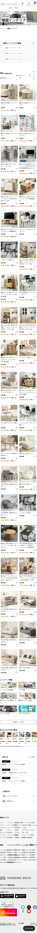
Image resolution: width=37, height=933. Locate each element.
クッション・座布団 (11, 822)
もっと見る (31, 757)
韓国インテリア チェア (13, 59)
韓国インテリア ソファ (13, 48)
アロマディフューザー (18, 825)
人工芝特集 (0, 859)
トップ (2, 28)
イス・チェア (3, 837)
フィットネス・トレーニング (33, 825)
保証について (16, 854)
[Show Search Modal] (3, 4)
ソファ (2, 822)
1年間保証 (30, 852)
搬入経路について (16, 849)
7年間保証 (30, 857)
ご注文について (22, 852)
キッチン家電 (18, 822)
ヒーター (17, 832)
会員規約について (16, 857)
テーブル (2, 834)
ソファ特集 (0, 857)
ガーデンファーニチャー (26, 829)
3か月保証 (30, 849)
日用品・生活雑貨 (26, 837)
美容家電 (17, 827)
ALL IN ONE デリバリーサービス (30, 859)
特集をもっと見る (18, 722)
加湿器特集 (0, 852)
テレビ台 (9, 832)
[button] (35, 741)
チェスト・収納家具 (11, 834)
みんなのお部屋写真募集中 (0, 862)
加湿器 (16, 829)
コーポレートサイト (6, 923)
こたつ (16, 834)
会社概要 (21, 923)
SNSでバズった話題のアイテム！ (0, 854)
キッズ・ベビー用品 (26, 834)
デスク (9, 829)
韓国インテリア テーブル (14, 53)
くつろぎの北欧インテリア (0, 849)
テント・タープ (26, 822)
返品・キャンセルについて (16, 852)
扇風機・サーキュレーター (18, 837)
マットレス (3, 827)
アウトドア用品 (26, 825)
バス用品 (32, 822)
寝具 (1, 829)
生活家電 (9, 837)
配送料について (8, 852)
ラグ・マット (11, 827)
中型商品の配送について (8, 857)
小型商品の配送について (8, 859)
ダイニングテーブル (3, 832)
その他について (22, 859)
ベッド (2, 825)
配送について (22, 854)
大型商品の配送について (8, 854)
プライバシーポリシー (6, 924)
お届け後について (22, 857)
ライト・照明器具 (11, 825)
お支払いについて (8, 849)
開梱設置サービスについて (8, 862)
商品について (22, 849)
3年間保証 (30, 854)
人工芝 (24, 827)
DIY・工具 (25, 832)
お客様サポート (10, 801)
